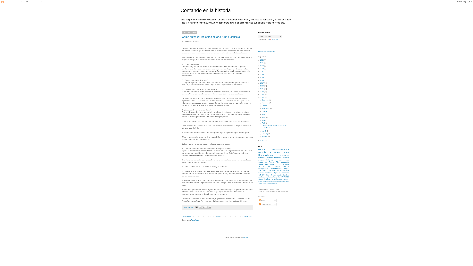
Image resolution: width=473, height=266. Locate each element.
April (263, 123)
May (263, 120)
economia (261, 181)
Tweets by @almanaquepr (267, 51)
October (265, 106)
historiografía (271, 160)
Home (218, 216)
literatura (286, 175)
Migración (277, 173)
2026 (262, 60)
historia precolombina (271, 179)
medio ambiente (283, 171)
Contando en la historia (205, 10)
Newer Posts (187, 216)
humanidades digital (280, 169)
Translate (274, 40)
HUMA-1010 (284, 177)
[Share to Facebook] (207, 207)
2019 (262, 77)
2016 (262, 86)
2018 (262, 80)
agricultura (267, 181)
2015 (262, 89)
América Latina (267, 177)
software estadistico (265, 173)
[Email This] (200, 207)
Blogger (245, 238)
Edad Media (272, 171)
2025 (262, 63)
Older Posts (248, 216)
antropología (263, 169)
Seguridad (274, 181)
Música (260, 179)
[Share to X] (205, 207)
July (263, 114)
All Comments (265, 204)
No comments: (188, 207)
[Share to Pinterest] (210, 207)
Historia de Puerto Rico (273, 152)
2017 (262, 83)
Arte (266, 164)
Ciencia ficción (262, 183)
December (265, 100)
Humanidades (265, 155)
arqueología (284, 164)
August (264, 111)
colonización (277, 175)
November (265, 103)
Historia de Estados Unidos (273, 166)
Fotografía (276, 177)
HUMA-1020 (262, 171)
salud (260, 177)
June (264, 117)
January (265, 137)
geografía (285, 162)
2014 (262, 92)
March (264, 131)
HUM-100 (261, 175)
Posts (263, 200)
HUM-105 (269, 175)
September (266, 108)
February (265, 134)
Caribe (260, 164)
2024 (262, 66)
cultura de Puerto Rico (268, 162)
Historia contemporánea (273, 149)
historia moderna (274, 158)
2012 (262, 97)
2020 (262, 74)
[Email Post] (196, 207)
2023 (262, 69)
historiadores (284, 160)
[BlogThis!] (203, 207)
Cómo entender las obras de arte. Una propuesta (211, 36)
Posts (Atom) (195, 220)
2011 (262, 140)
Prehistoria (285, 173)
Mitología (274, 164)
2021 (262, 71)
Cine (280, 179)
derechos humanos (283, 181)
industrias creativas (272, 183)
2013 (262, 94)
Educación (286, 179)
